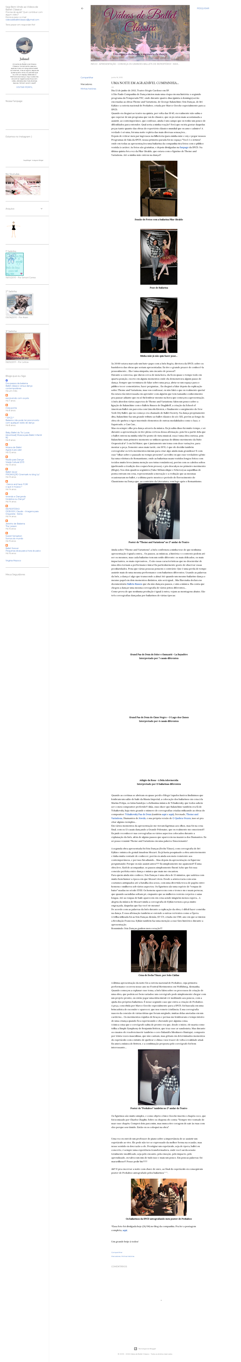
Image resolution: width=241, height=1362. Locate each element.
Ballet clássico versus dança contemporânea (19, 387)
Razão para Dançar (15, 459)
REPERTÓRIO (13, 509)
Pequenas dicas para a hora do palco (23, 551)
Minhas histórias (88, 88)
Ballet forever (12, 548)
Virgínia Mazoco (13, 560)
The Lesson (11, 526)
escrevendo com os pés (17, 398)
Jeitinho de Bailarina (15, 523)
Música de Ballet (14, 447)
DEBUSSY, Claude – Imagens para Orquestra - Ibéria (22, 512)
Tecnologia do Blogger (147, 1349)
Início (94, 64)
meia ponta (11, 408)
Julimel (24, 59)
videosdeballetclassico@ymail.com (22, 19)
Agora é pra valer (14, 450)
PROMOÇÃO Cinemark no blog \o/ (22, 474)
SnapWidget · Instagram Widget (33, 160)
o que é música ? (14, 487)
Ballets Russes (134, 584)
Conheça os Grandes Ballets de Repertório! (144, 64)
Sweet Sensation (14, 536)
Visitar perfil (24, 87)
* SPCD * (10, 417)
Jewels (142, 818)
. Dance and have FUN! (17, 484)
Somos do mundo (14, 538)
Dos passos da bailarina (17, 383)
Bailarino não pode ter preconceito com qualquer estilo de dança (22, 421)
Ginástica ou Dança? (15, 499)
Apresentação (107, 64)
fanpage (184, 147)
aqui (171, 814)
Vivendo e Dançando (16, 496)
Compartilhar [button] (87, 77)
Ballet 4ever (11, 472)
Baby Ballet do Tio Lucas (17, 432)
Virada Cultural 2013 (15, 462)
